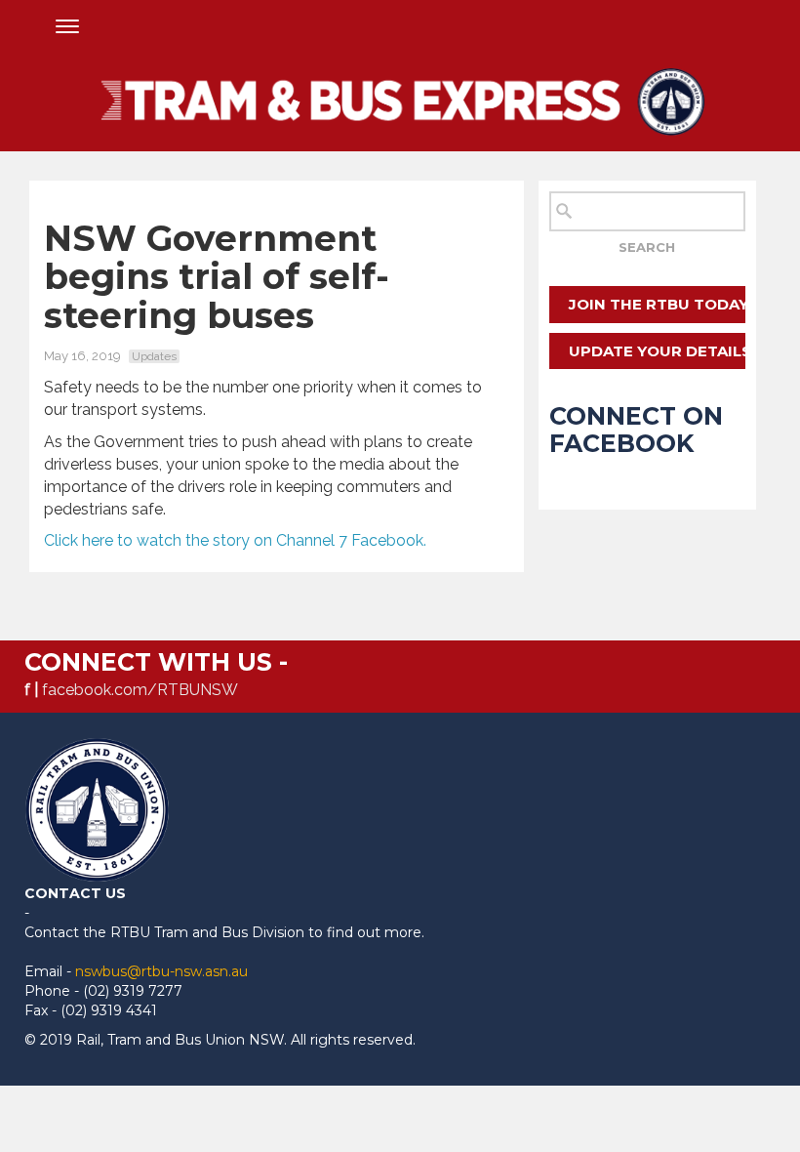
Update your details (657, 351)
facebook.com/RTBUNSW (140, 689)
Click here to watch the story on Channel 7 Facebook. (237, 540)
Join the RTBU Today (657, 304)
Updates (154, 356)
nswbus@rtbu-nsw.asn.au (161, 971)
